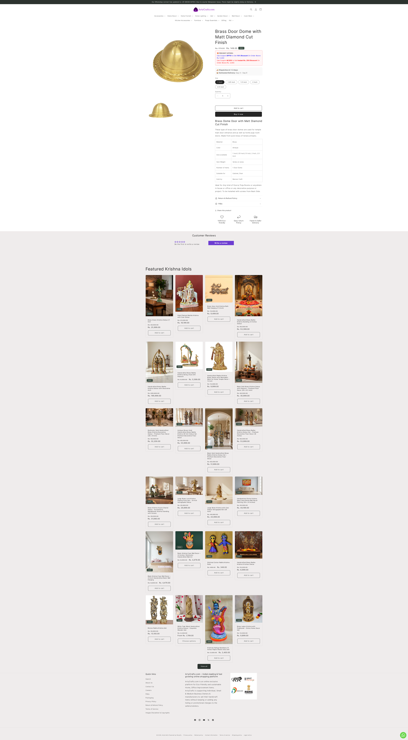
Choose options (189, 641)
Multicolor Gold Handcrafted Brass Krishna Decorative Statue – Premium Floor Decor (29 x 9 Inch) (158, 433)
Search (148, 679)
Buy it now (238, 114)
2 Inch (254, 82)
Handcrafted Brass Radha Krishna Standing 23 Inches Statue (247, 321)
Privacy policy (187, 735)
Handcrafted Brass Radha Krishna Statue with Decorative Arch (159, 388)
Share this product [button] (224, 210)
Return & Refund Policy (154, 705)
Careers (148, 690)
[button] (159, 16)
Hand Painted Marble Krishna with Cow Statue (188, 316)
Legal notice (247, 735)
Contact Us (150, 686)
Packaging (150, 698)
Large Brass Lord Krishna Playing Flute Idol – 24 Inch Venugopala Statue (187, 500)
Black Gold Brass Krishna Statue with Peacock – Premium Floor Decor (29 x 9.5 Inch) (248, 388)
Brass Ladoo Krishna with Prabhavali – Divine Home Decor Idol (248, 628)
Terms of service (225, 735)
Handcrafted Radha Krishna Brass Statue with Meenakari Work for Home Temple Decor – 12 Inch (218, 378)
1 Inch (219, 82)
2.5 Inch (220, 87)
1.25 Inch (231, 82)
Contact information (211, 735)
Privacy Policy (151, 701)
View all (204, 666)
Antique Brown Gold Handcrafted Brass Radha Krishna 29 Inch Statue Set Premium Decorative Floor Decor (187, 433)
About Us (149, 683)
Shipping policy (237, 735)
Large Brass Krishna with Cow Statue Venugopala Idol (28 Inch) (218, 509)
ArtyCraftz (165, 735)
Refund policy (198, 735)
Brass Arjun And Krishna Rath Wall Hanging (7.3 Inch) (217, 307)
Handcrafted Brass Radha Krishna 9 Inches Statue (246, 563)
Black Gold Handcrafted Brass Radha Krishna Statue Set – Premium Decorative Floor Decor (218, 455)
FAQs (147, 694)
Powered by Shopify (175, 735)
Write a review (221, 243)
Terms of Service (152, 709)
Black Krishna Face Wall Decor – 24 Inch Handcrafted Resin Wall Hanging (159, 578)
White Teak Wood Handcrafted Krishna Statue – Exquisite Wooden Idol (188, 628)
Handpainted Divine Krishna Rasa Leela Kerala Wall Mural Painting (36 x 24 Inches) (247, 500)
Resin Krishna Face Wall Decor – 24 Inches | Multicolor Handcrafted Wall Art (189, 555)
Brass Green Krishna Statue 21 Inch (159, 321)
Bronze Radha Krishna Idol (157, 628)
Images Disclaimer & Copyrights (158, 713)
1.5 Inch (244, 82)
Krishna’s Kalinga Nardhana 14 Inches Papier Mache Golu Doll (218, 648)
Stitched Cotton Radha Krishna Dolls (218, 563)
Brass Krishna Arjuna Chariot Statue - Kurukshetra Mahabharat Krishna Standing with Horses (158, 510)
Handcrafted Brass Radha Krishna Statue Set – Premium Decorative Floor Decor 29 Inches (248, 433)
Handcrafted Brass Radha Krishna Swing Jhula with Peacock (187, 374)
